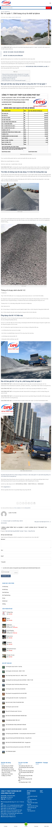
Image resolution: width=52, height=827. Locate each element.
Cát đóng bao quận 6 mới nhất (12, 706)
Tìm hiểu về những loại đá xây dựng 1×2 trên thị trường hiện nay (15, 75)
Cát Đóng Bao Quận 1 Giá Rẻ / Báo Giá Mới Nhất (15, 688)
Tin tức (2, 11)
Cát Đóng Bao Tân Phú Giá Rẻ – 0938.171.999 (15, 671)
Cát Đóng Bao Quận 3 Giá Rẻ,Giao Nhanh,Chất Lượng (17, 684)
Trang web (3, 561)
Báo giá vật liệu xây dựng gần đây (26, 770)
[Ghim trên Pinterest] (29, 503)
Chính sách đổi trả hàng (33, 806)
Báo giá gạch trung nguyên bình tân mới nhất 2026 (16, 693)
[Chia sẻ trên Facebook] (20, 503)
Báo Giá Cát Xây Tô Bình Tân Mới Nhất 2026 (15, 702)
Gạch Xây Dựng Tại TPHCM (8, 769)
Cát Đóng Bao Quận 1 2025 (25, 782)
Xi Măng (4, 603)
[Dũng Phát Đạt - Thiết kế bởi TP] (7, 3)
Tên (2, 550)
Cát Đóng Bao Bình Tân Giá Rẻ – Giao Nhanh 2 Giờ (16, 697)
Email (2, 556)
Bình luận (3, 539)
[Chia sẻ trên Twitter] (23, 503)
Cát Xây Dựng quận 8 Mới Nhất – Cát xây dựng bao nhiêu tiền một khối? (20, 733)
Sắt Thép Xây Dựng (6, 595)
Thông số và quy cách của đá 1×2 (9, 77)
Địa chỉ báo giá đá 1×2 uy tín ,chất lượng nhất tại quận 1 (14, 80)
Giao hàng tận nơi (31, 810)
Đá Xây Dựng (5, 589)
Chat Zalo (15, 826)
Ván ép (3, 598)
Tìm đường (5, 826)
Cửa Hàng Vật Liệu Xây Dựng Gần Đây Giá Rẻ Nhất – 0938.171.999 (19, 680)
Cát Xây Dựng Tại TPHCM (7, 766)
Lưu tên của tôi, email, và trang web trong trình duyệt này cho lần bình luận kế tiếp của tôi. (21, 567)
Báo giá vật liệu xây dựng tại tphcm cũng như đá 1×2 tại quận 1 (15, 74)
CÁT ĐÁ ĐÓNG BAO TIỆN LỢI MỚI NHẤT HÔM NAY (16, 724)
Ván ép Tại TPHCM (6, 772)
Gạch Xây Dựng (5, 592)
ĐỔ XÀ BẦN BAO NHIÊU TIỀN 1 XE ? (13, 720)
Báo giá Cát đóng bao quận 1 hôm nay (13, 711)
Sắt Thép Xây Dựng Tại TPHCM (9, 770)
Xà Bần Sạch (4, 601)
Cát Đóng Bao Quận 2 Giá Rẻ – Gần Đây (14, 666)
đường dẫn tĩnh (27, 507)
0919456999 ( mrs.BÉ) (42, 66)
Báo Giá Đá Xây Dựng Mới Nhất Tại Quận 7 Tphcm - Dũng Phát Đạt (20, 531)
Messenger (36, 826)
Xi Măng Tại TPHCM (6, 775)
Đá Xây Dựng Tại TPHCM (7, 767)
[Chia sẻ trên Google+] (31, 503)
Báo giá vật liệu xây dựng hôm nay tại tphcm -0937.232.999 (18, 746)
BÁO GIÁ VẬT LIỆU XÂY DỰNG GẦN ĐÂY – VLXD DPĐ (16, 729)
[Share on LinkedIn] (34, 503)
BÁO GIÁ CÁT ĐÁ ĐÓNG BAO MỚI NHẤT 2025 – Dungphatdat (18, 742)
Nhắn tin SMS (46, 826)
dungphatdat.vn (6, 486)
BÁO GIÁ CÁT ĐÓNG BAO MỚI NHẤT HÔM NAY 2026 (16, 715)
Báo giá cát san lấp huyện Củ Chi (42, 521)
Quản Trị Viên (18, 17)
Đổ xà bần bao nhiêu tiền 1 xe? (25, 766)
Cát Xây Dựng (5, 586)
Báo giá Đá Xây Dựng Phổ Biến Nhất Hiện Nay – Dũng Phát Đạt (19, 738)
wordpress (7, 11)
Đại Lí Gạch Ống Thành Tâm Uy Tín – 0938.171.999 (16, 675)
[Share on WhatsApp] (17, 503)
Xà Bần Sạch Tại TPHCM (7, 774)
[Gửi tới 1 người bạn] (26, 503)
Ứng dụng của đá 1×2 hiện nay (8, 78)
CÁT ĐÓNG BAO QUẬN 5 (11, 751)
